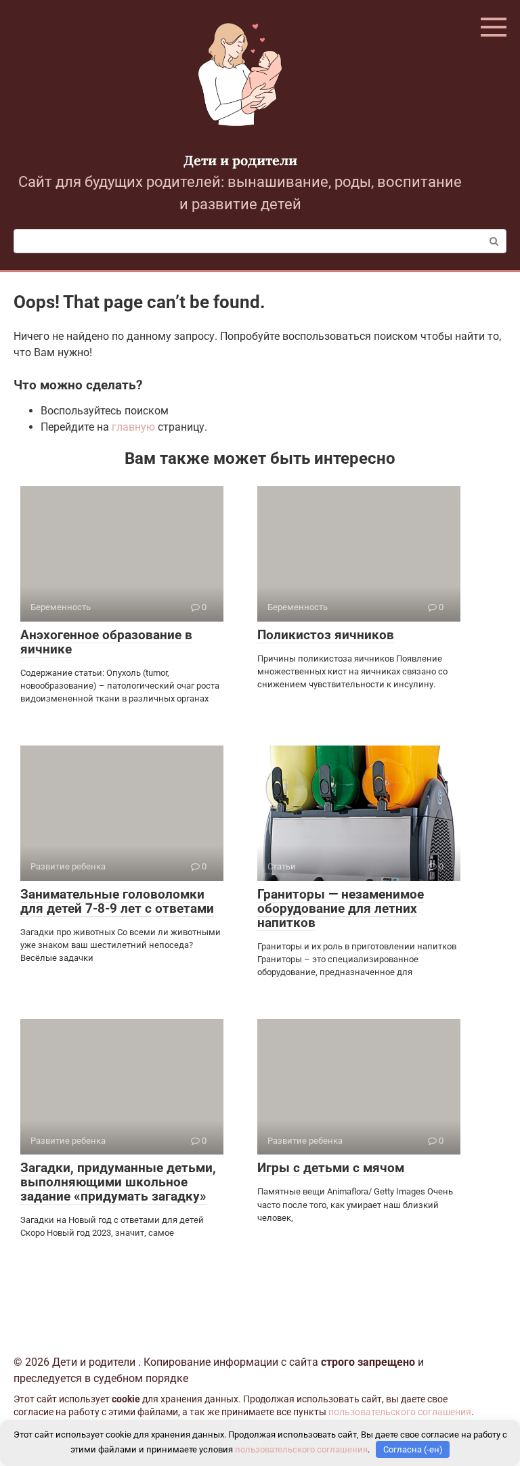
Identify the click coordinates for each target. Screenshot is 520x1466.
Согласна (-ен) (413, 1449)
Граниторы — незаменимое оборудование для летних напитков (340, 908)
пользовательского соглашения (399, 1412)
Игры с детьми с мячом (330, 1168)
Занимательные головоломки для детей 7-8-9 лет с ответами (117, 901)
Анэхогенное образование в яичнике (106, 642)
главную (133, 427)
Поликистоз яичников (325, 635)
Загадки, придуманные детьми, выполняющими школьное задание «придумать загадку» (118, 1182)
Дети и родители (240, 160)
